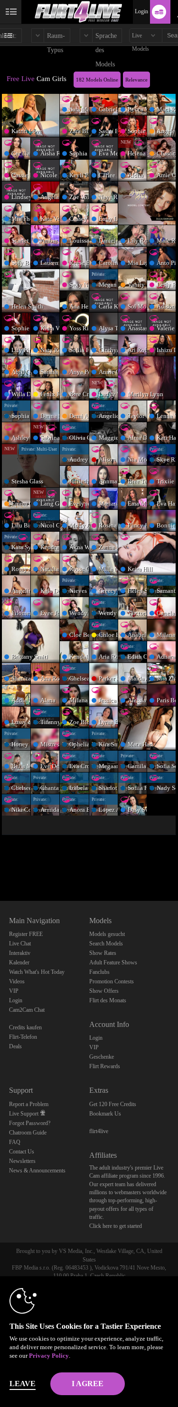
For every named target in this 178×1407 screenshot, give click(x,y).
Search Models (106, 943)
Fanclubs (99, 972)
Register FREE (26, 934)
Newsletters (22, 1161)
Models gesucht (107, 934)
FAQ (14, 1142)
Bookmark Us (105, 1113)
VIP (14, 991)
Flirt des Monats (107, 1000)
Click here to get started (115, 1226)
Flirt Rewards (104, 1066)
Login (141, 11)
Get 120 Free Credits (112, 1104)
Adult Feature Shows (113, 962)
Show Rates (102, 953)
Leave (22, 1384)
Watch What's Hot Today (37, 972)
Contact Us (21, 1151)
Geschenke (101, 1056)
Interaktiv (19, 953)
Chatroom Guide (28, 1132)
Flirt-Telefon (23, 1037)
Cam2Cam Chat (27, 1010)
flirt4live (98, 1131)
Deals (15, 1046)
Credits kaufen (25, 1027)
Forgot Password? (29, 1123)
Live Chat (20, 943)
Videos (17, 981)
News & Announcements (37, 1170)
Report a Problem (28, 1104)
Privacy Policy (49, 1355)
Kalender (19, 962)
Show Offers (104, 991)
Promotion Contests (111, 981)
